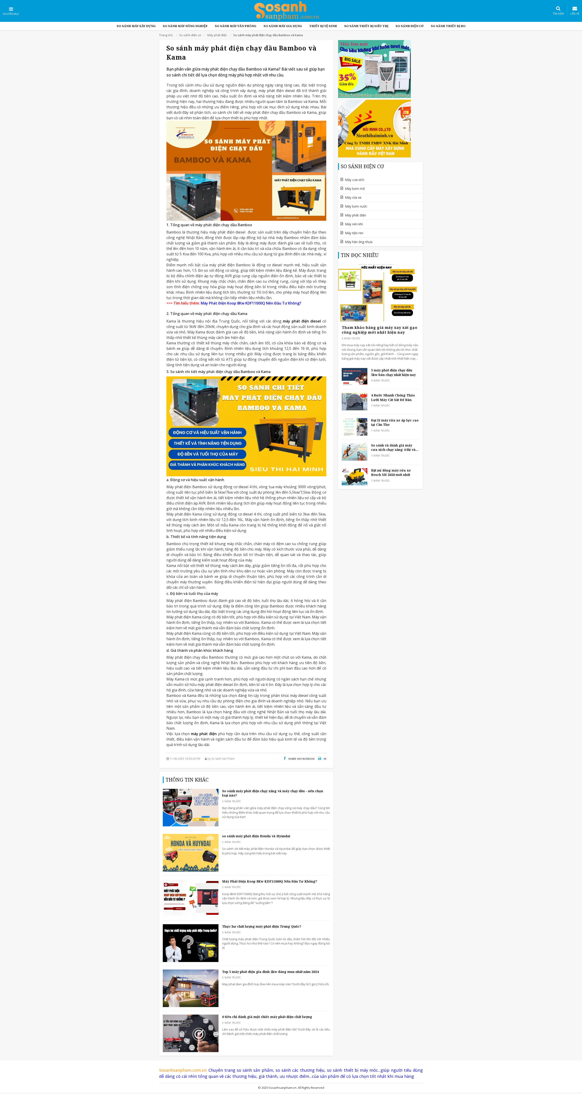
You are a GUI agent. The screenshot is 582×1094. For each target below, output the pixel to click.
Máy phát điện (355, 215)
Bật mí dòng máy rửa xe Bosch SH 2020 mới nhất (391, 472)
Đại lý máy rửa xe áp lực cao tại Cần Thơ (395, 422)
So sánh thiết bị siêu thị (366, 26)
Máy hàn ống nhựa (358, 242)
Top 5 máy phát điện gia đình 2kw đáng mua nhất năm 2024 (270, 972)
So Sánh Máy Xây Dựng (136, 26)
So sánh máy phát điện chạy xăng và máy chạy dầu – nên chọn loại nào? (272, 793)
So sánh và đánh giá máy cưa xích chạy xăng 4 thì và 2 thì (394, 447)
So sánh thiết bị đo (448, 26)
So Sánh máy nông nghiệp (185, 26)
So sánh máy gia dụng (282, 26)
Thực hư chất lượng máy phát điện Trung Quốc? (261, 926)
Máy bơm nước (356, 206)
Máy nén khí (354, 224)
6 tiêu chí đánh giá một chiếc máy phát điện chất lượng (267, 1017)
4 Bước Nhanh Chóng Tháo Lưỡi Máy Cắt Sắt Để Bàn (393, 397)
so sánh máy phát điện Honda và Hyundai (256, 836)
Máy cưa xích (354, 180)
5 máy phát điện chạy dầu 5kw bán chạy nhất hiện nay (393, 372)
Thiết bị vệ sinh (323, 26)
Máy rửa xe (353, 197)
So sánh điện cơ (410, 26)
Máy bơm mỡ (355, 188)
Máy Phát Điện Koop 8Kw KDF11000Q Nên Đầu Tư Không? (269, 881)
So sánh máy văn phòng (235, 26)
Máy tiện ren (354, 233)
